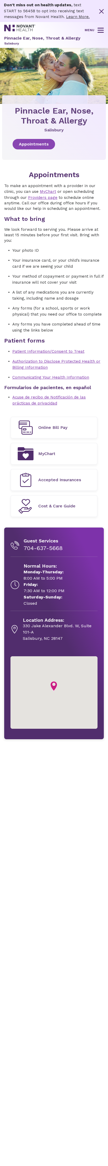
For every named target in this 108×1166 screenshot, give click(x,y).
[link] (54, 144)
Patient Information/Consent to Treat (48, 351)
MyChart (48, 191)
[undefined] (54, 427)
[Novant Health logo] (20, 30)
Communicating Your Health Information (50, 377)
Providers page (42, 197)
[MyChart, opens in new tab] (54, 453)
